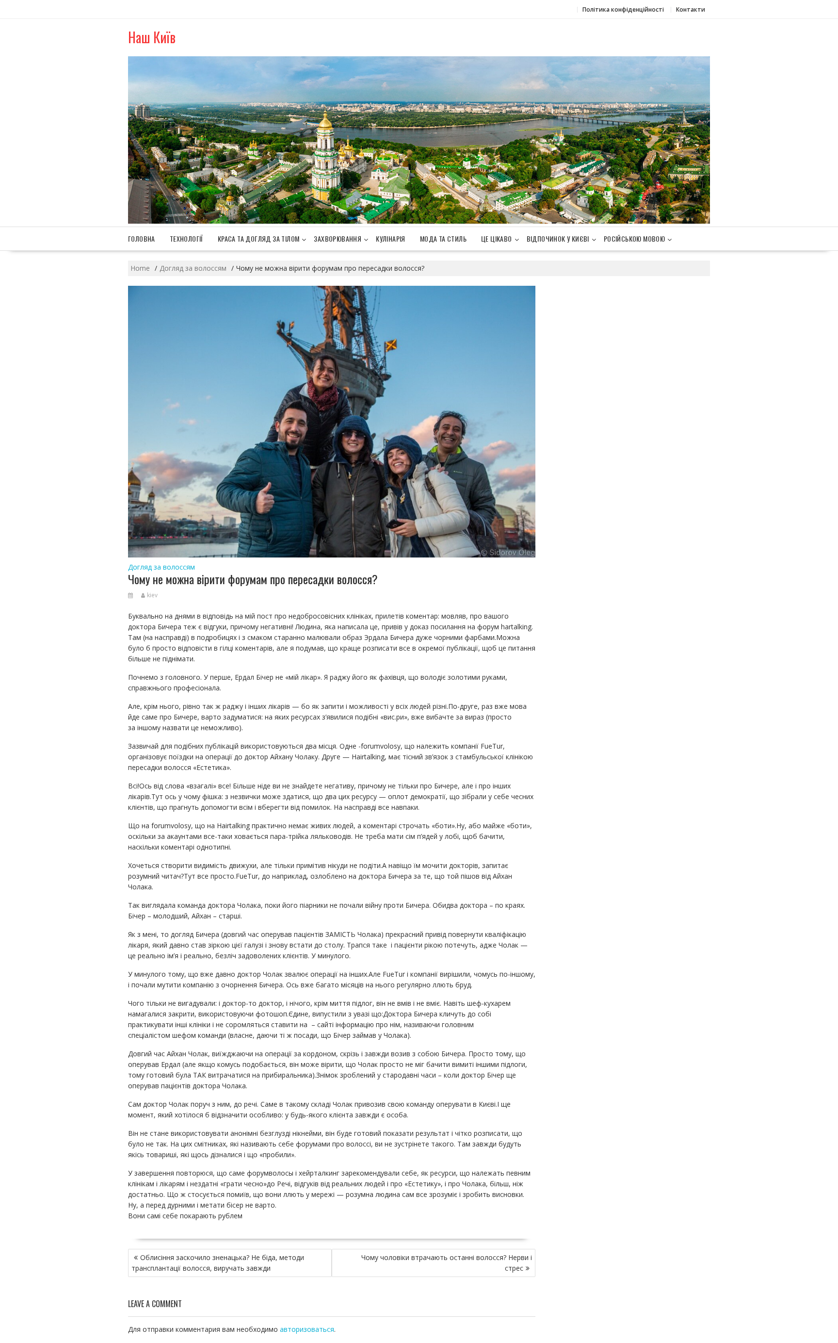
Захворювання (337, 238)
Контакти (690, 9)
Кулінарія (390, 238)
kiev (152, 595)
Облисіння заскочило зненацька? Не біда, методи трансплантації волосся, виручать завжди (217, 1263)
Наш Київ (152, 37)
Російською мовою (634, 238)
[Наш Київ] (419, 221)
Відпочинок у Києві (558, 238)
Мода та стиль (443, 238)
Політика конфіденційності (623, 9)
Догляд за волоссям (161, 567)
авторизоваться (307, 1329)
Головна (141, 238)
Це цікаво (496, 238)
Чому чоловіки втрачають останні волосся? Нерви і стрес (446, 1263)
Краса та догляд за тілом (259, 238)
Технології (186, 238)
